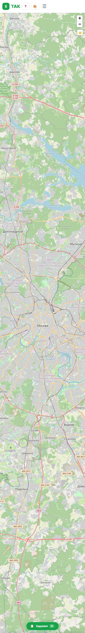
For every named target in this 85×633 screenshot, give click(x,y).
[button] (80, 18)
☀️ (80, 33)
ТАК (12, 6)
